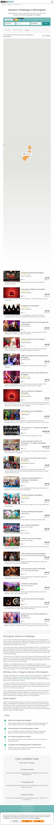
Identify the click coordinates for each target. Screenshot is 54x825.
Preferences (15, 821)
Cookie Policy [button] (7, 818)
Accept (38, 821)
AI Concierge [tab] (18, 19)
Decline (27, 821)
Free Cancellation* (28, 806)
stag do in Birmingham (24, 678)
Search (46, 23)
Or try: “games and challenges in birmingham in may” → (36, 19)
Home (5, 4)
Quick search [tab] (9, 19)
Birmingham (9, 4)
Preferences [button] (37, 818)
